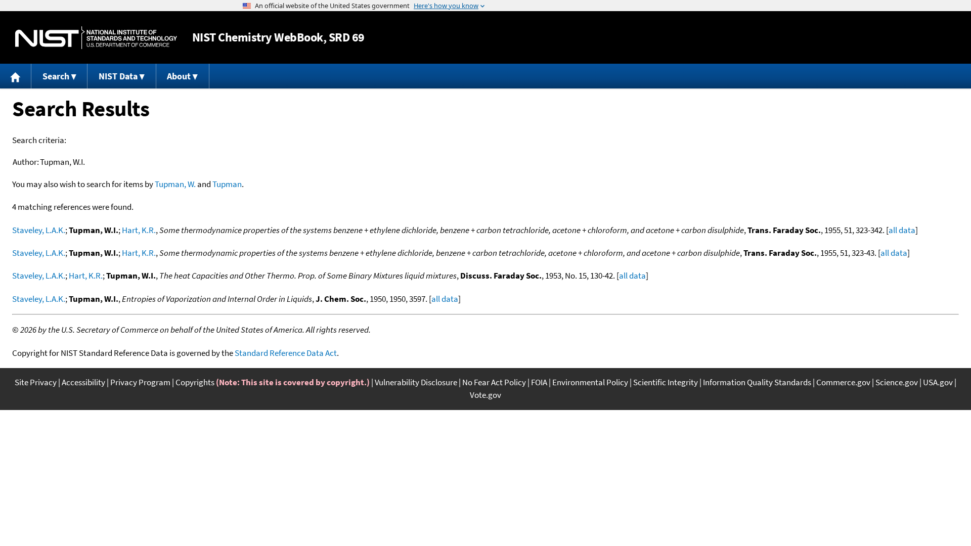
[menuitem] (15, 76)
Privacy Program (140, 382)
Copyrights (194, 382)
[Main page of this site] (15, 76)
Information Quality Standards (757, 382)
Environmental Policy (590, 382)
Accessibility (83, 382)
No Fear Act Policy (494, 382)
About (179, 76)
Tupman (227, 184)
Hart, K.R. (139, 230)
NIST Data (118, 76)
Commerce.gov (843, 382)
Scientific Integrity (665, 382)
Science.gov (896, 382)
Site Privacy (36, 382)
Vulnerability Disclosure (416, 382)
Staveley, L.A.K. (38, 230)
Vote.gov (485, 394)
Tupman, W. (175, 184)
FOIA (539, 382)
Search (55, 76)
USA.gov (938, 382)
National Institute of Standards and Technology (96, 37)
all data (902, 230)
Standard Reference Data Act (286, 352)
